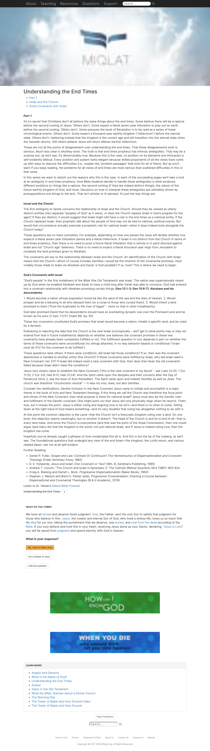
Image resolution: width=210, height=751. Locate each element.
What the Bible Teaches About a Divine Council (63, 693)
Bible (29, 526)
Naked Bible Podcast (66, 486)
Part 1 (33, 98)
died (33, 522)
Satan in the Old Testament (50, 689)
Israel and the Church (43, 102)
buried (119, 522)
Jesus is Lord (172, 526)
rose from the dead (144, 522)
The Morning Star (43, 697)
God (95, 514)
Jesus (66, 518)
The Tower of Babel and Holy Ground (57, 705)
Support (110, 3)
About (31, 3)
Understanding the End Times (52, 681)
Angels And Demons (45, 673)
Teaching (48, 3)
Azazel (36, 685)
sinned (46, 514)
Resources (69, 3)
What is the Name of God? (49, 677)
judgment (63, 530)
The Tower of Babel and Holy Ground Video (61, 701)
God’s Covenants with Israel (48, 106)
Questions (90, 3)
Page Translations (105, 716)
